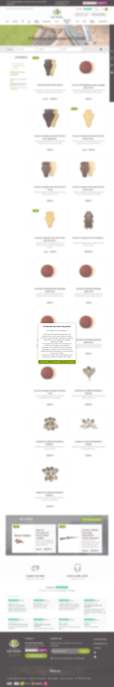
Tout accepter (69, 362)
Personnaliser (57, 362)
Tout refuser (44, 362)
